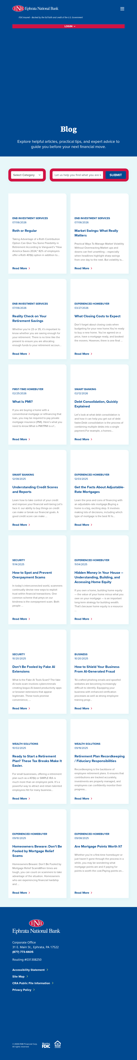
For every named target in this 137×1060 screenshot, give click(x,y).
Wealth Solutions (25, 744)
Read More (19, 268)
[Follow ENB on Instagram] (62, 1006)
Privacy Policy (21, 990)
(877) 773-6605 (22, 952)
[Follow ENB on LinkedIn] (41, 1006)
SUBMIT (116, 174)
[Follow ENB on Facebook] (21, 1006)
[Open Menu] (122, 8)
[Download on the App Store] (21, 1028)
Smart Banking (85, 389)
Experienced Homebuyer (92, 304)
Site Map (18, 976)
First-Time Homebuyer (27, 389)
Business (81, 654)
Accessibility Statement (28, 970)
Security (18, 560)
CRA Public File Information (31, 983)
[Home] (35, 8)
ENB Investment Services (30, 218)
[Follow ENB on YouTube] (82, 1006)
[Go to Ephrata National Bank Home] (36, 926)
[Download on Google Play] (39, 1028)
